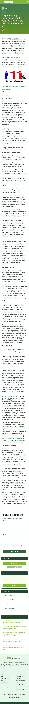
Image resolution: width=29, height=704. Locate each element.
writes (4, 171)
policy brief (13, 396)
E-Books (2, 674)
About (9, 694)
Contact (18, 697)
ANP (11, 98)
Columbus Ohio (15, 66)
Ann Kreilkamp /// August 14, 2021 (13, 641)
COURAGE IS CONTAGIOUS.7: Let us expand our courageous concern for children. (14, 633)
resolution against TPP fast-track (16, 60)
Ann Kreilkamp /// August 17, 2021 (14, 622)
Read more (25, 665)
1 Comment (15, 29)
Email (4, 540)
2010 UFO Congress (10, 595)
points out (18, 241)
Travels (2, 684)
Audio (19, 694)
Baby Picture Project (20, 674)
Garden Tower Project (20, 684)
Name (4, 534)
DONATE (15, 563)
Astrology (3, 680)
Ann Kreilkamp (7, 29)
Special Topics (4, 682)
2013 (6, 612)
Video (23, 694)
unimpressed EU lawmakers (14, 438)
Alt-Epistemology (4, 687)
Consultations (19, 678)
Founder (17, 682)
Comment (5, 520)
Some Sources (19, 687)
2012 (6, 603)
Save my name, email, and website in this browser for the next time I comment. (14, 546)
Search (15, 585)
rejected (11, 442)
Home (5, 694)
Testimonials (12, 697)
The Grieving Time (20, 689)
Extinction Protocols (20, 680)
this (19, 68)
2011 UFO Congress (10, 599)
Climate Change (19, 676)
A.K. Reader (14, 694)
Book (2, 676)
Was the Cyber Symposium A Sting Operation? (13, 626)
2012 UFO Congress (10, 608)
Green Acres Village (5, 678)
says (15, 361)
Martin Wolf (12, 454)
